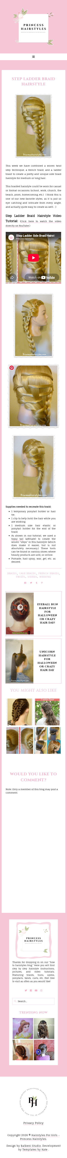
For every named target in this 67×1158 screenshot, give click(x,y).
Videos (32, 576)
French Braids (48, 573)
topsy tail (17, 538)
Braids (12, 573)
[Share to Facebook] (25, 582)
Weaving (45, 576)
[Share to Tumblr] (36, 582)
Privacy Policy (33, 1123)
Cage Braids (27, 573)
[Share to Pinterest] (42, 582)
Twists (20, 576)
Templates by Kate (34, 1149)
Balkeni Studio (31, 1145)
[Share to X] (31, 582)
